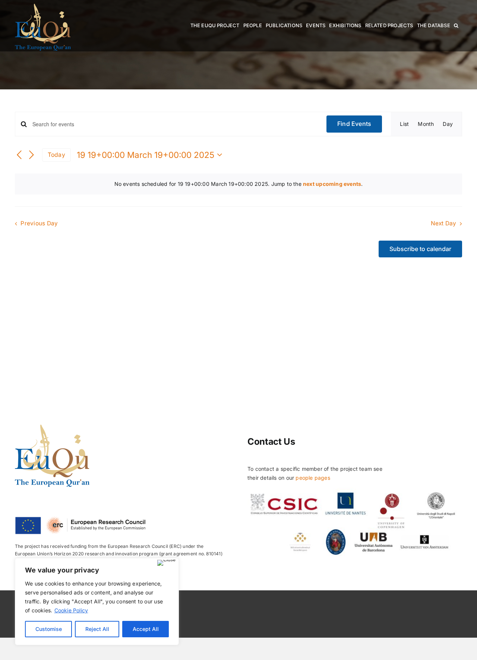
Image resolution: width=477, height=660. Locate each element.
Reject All (97, 629)
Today (56, 154)
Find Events (354, 123)
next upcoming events (332, 184)
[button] (456, 25)
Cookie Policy (71, 610)
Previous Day (39, 223)
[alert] (238, 184)
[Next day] (31, 155)
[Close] (166, 563)
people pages (313, 478)
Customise (48, 629)
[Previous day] (19, 155)
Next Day (444, 223)
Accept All (146, 629)
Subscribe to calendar (420, 249)
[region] (97, 601)
